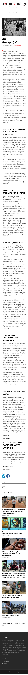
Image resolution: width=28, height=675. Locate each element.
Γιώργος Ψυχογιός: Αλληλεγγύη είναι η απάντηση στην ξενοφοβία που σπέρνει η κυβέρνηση (14, 511)
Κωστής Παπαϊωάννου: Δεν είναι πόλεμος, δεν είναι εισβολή (12, 596)
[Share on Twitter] (3, 476)
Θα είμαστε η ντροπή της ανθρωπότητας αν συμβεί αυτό (12, 532)
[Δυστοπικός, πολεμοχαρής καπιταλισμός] (14, 613)
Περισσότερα (5, 654)
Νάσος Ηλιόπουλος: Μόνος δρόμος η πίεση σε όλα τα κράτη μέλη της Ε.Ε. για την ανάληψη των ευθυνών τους (13, 575)
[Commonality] (14, 8)
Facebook (6, 661)
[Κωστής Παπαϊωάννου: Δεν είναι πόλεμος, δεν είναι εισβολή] (14, 593)
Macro (4, 496)
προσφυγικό (5, 487)
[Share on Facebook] (8, 476)
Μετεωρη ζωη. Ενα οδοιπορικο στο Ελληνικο (12, 445)
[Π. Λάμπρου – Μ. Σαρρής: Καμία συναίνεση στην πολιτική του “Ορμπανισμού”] (14, 549)
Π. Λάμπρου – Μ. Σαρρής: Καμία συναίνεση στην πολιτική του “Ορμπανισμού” (11, 553)
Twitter (5, 663)
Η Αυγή (7, 469)
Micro (4, 38)
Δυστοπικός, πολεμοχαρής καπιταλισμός (10, 616)
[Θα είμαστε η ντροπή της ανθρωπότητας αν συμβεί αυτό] (14, 529)
